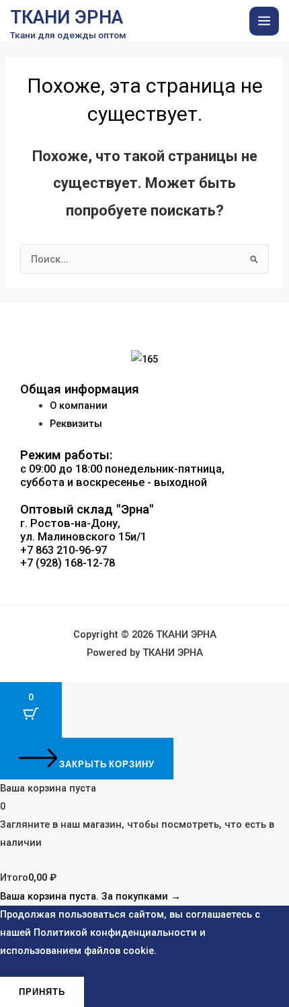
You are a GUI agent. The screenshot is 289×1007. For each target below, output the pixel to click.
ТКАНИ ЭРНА (66, 17)
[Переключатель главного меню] (264, 21)
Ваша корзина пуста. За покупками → (90, 896)
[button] (144, 590)
